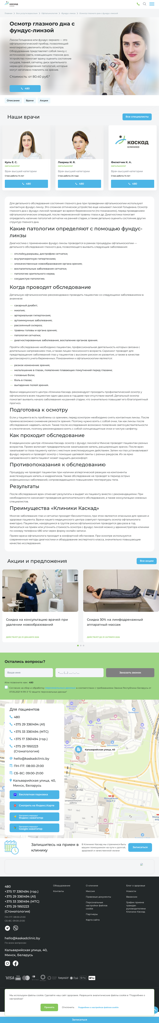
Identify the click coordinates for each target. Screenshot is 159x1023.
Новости (131, 891)
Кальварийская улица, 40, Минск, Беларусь (34, 783)
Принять (49, 1007)
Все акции (147, 561)
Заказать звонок (130, 672)
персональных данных (60, 688)
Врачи (30, 100)
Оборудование (61, 885)
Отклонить (68, 1007)
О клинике (92, 885)
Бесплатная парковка (33, 794)
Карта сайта (93, 920)
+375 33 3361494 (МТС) (31, 731)
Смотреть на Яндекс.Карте (36, 805)
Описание (13, 100)
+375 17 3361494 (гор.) (31, 739)
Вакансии (131, 897)
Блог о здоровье (135, 885)
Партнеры (92, 914)
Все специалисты (137, 116)
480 (28, 183)
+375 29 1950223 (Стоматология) (26, 749)
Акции (44, 100)
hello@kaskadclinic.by (31, 758)
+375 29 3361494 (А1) (29, 724)
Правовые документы (98, 897)
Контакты (58, 891)
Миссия (90, 891)
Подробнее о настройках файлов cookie (98, 1007)
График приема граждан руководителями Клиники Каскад (136, 907)
